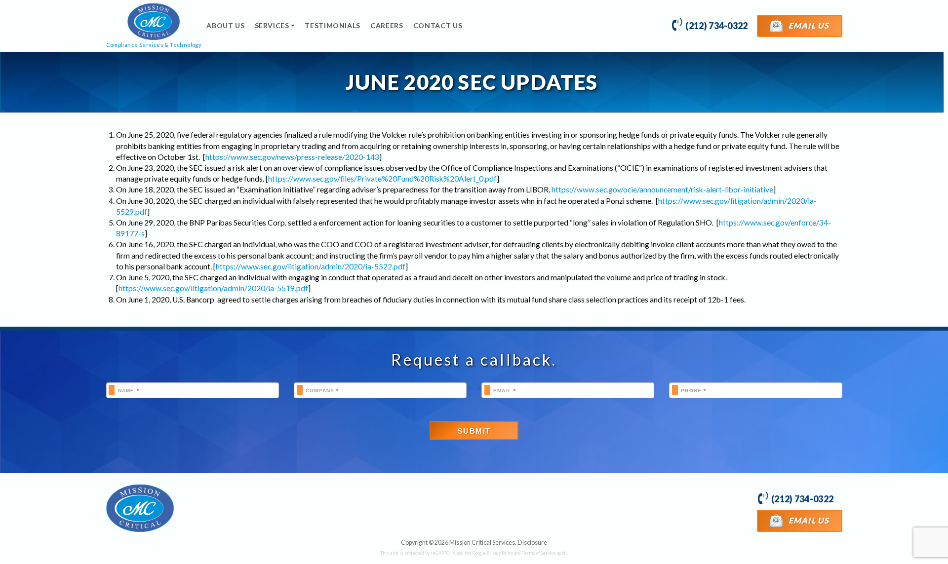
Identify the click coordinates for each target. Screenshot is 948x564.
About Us (225, 25)
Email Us (808, 25)
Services (272, 25)
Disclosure (532, 542)
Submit (474, 431)
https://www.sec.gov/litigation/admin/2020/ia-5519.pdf (213, 288)
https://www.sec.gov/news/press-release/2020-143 (292, 156)
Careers (386, 25)
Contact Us (438, 25)
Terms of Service (539, 553)
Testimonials (332, 25)
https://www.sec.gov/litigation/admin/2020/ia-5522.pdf (310, 266)
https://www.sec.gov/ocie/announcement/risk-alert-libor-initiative (662, 189)
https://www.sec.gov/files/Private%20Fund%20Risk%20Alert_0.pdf (382, 178)
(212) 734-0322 (716, 25)
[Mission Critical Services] (140, 508)
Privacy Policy (500, 553)
